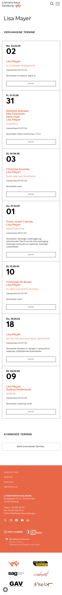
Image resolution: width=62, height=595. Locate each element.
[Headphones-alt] (27, 520)
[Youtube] (22, 520)
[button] (5, 589)
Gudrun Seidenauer (18, 389)
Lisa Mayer (13, 61)
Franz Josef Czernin (19, 221)
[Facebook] (16, 520)
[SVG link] (11, 4)
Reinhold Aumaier (17, 111)
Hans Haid (12, 116)
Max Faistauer (15, 113)
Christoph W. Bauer (18, 282)
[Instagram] (11, 520)
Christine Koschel (17, 169)
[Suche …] (52, 3)
